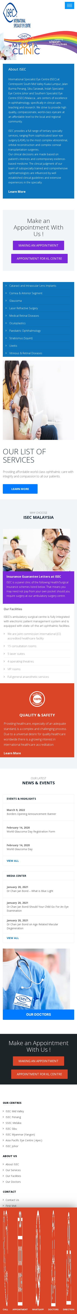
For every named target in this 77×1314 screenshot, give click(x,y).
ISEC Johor (12, 1146)
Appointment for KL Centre (39, 258)
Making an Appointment (38, 245)
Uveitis (13, 345)
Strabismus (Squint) (21, 338)
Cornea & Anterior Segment (25, 293)
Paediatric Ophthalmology (25, 330)
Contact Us (12, 1200)
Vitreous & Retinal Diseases (25, 353)
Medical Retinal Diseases (24, 315)
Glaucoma (15, 300)
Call (5, 1309)
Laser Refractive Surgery (23, 308)
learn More (17, 192)
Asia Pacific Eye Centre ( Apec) (24, 1140)
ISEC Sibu (11, 1128)
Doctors (53, 1309)
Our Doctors (38, 1014)
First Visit (11, 1206)
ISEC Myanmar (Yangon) (20, 1134)
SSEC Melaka (13, 1123)
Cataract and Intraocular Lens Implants (32, 285)
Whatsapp (38, 1309)
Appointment (20, 1309)
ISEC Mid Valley (15, 1111)
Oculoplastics (17, 323)
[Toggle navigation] (69, 5)
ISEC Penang (13, 1117)
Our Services (13, 1170)
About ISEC (12, 1164)
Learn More (20, 489)
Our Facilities (13, 1176)
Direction (68, 1309)
